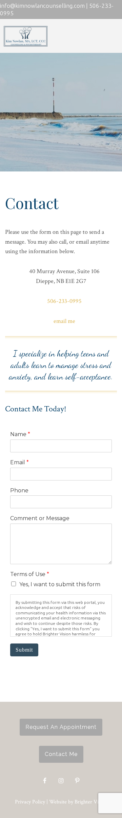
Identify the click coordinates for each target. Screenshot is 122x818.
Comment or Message (39, 518)
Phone (19, 490)
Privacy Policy (30, 801)
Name (20, 434)
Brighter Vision (91, 801)
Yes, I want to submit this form (59, 584)
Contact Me (61, 754)
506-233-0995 (64, 301)
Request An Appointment (61, 727)
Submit (24, 650)
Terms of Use (29, 574)
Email (19, 462)
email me (64, 321)
